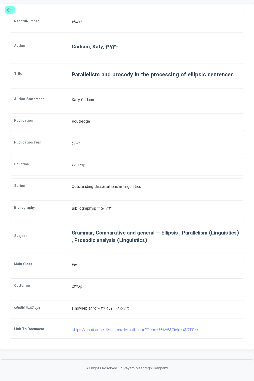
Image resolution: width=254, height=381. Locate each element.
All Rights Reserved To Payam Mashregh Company (127, 368)
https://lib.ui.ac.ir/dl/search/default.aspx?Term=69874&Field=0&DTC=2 (135, 330)
